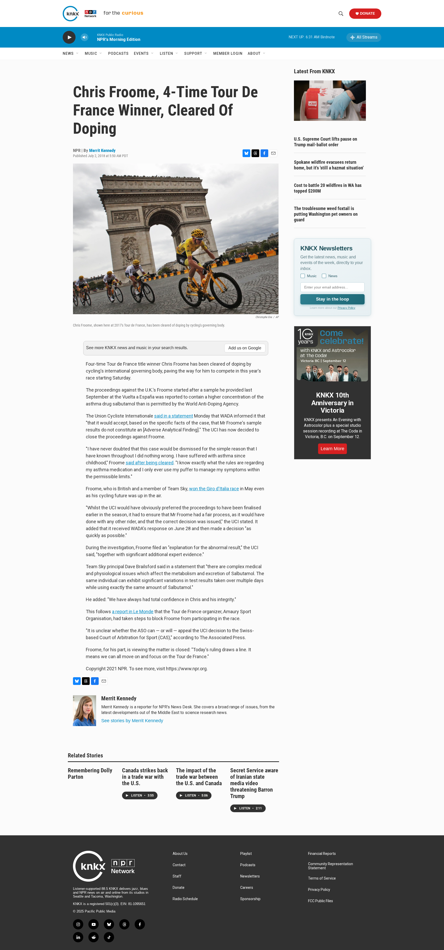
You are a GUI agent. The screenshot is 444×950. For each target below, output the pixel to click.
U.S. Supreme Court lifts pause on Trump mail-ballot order (325, 141)
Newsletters (250, 876)
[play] (69, 37)
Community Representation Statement (330, 866)
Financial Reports (322, 854)
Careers (246, 888)
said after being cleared (149, 462)
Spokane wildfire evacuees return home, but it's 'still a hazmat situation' (329, 164)
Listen (166, 53)
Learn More (332, 448)
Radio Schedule (185, 899)
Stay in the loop (332, 299)
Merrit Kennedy (102, 150)
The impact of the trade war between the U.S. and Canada (199, 776)
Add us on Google (244, 348)
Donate (367, 13)
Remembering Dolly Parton (90, 773)
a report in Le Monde (132, 611)
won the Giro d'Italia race (214, 488)
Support (193, 53)
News (68, 53)
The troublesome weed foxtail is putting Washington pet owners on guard (326, 214)
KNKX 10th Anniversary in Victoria (332, 402)
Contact (179, 865)
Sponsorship (250, 899)
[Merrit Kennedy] (84, 710)
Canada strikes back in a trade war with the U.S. (145, 776)
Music (91, 53)
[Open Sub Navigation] (78, 53)
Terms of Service (322, 878)
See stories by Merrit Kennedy (132, 720)
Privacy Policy (346, 307)
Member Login (228, 53)
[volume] (84, 37)
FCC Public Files (320, 901)
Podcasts (118, 53)
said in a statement (173, 416)
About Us (180, 854)
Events (141, 53)
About (254, 53)
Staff (177, 876)
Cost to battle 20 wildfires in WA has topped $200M (328, 188)
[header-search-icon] (341, 13)
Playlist (246, 854)
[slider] (93, 37)
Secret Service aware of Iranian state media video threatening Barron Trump (254, 783)
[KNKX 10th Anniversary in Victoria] (332, 355)
